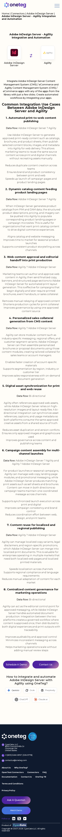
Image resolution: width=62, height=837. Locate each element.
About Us (6, 768)
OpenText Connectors (13, 772)
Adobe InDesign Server (40, 13)
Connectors (18, 13)
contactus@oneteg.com (16, 760)
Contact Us (26, 777)
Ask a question (16, 800)
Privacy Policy (8, 790)
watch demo (16, 810)
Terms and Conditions (12, 784)
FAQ (45, 772)
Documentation (9, 777)
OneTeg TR (40, 777)
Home (5, 13)
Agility (48, 62)
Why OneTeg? (21, 768)
